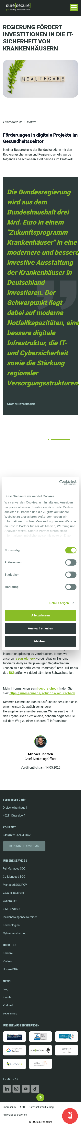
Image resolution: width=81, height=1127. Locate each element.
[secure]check (25, 658)
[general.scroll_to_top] (40, 1097)
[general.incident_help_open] (70, 1116)
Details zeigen (59, 603)
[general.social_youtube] (26, 1089)
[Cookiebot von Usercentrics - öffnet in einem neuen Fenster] (59, 482)
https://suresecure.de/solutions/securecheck (42, 693)
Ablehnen (40, 641)
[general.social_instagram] (16, 1089)
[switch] (70, 562)
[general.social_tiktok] (35, 1089)
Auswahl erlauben (40, 628)
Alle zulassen (40, 615)
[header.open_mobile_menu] (73, 7)
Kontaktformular (24, 846)
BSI (12, 673)
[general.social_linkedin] (7, 1089)
